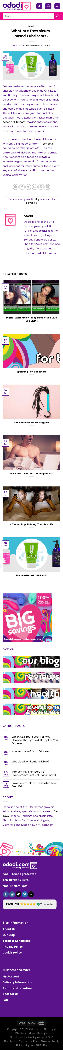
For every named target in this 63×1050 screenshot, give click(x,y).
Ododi (46, 45)
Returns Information (17, 988)
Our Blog (9, 934)
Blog (31, 26)
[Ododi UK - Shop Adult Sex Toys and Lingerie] (17, 6)
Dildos (31, 1033)
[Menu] (57, 6)
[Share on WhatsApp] (16, 187)
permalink (31, 202)
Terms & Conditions (16, 940)
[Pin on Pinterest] (41, 187)
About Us (9, 929)
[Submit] (57, 16)
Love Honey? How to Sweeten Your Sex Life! (34, 784)
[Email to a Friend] (35, 187)
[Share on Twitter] (28, 187)
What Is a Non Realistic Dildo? (30, 761)
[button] (30, 904)
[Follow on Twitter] (25, 894)
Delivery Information (17, 982)
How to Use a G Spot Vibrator (31, 751)
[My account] (39, 6)
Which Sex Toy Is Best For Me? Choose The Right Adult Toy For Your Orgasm (35, 740)
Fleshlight (42, 1033)
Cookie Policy (12, 952)
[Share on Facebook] (22, 187)
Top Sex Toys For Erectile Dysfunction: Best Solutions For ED (34, 773)
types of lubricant (14, 122)
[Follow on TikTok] (18, 894)
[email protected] (24, 874)
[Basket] (48, 6)
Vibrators (20, 1033)
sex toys (48, 143)
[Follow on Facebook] (6, 894)
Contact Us (10, 993)
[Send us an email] (31, 894)
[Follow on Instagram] (12, 894)
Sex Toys (49, 1029)
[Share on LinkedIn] (47, 187)
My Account (11, 976)
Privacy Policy (13, 946)
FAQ (5, 999)
